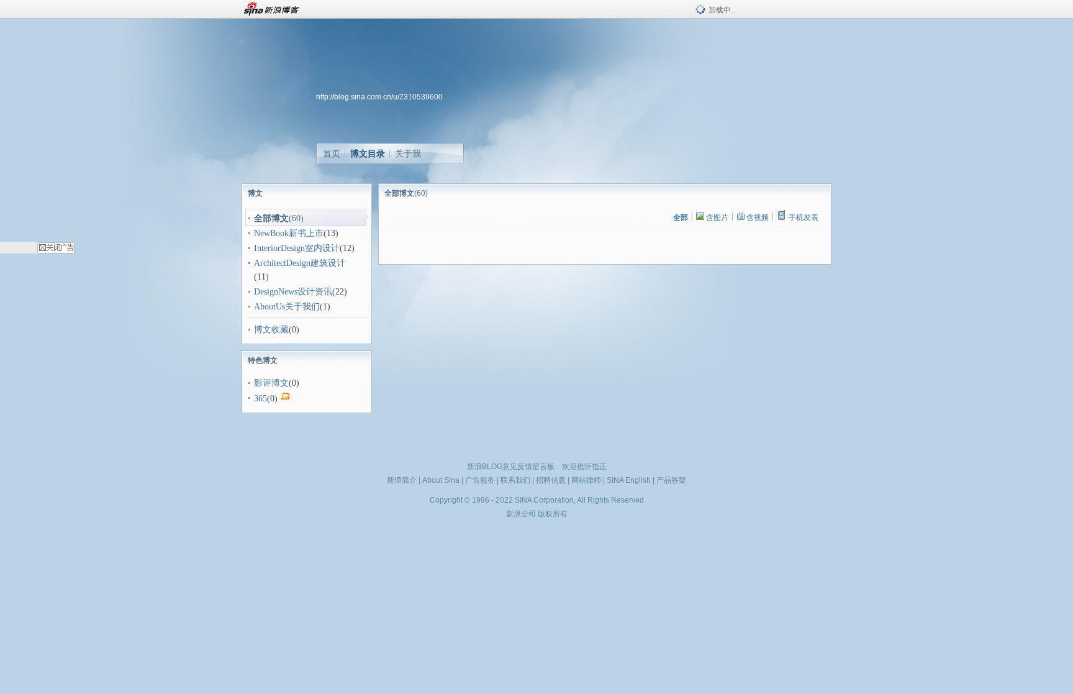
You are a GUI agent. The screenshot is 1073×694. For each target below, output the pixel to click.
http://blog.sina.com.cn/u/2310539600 (379, 97)
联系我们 (515, 480)
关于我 (408, 153)
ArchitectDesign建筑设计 (299, 263)
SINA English (629, 480)
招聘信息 (551, 480)
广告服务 (480, 480)
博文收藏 (271, 329)
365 (260, 398)
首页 (331, 153)
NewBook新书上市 (289, 233)
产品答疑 (671, 480)
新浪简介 (402, 480)
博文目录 (367, 153)
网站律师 (586, 480)
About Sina (441, 480)
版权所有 (553, 513)
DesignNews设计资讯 (293, 291)
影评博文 (271, 383)
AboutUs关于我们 (287, 306)
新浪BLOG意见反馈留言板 (511, 466)
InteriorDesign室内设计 (297, 248)
